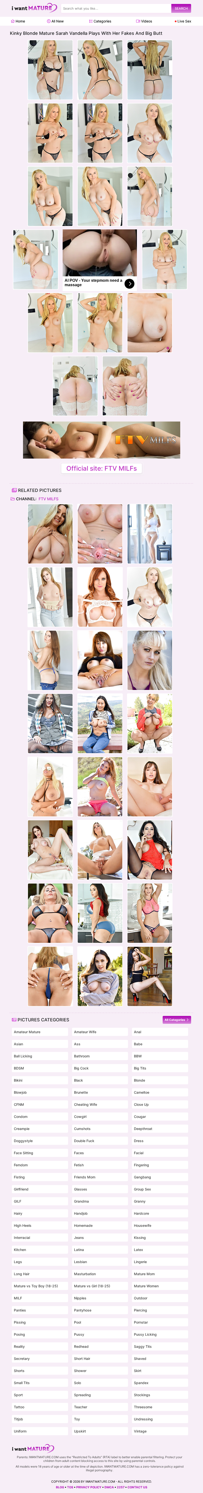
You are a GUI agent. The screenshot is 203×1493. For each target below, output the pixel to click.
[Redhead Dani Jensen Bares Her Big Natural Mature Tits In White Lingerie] (100, 597)
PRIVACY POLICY (89, 1487)
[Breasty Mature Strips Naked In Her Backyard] (50, 913)
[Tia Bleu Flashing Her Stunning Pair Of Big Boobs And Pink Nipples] (149, 976)
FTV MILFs (48, 498)
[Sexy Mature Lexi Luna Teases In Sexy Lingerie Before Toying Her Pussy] (149, 786)
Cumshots (82, 1129)
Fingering (141, 1165)
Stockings (142, 1395)
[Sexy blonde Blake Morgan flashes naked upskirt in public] (100, 850)
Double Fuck (84, 1141)
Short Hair (82, 1358)
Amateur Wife (85, 1032)
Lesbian (80, 1262)
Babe (138, 1044)
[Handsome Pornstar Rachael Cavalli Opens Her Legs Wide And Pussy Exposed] (100, 534)
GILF (17, 1201)
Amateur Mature (27, 1032)
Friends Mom (84, 1177)
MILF (18, 1298)
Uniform (20, 1431)
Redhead (81, 1346)
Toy (77, 1419)
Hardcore (141, 1213)
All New (57, 21)
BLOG (60, 1487)
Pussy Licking (145, 1334)
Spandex (141, 1383)
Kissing (140, 1237)
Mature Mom (144, 1274)
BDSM (19, 1068)
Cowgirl (80, 1116)
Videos (146, 21)
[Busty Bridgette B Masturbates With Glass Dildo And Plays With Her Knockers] (50, 786)
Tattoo (19, 1407)
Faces (79, 1153)
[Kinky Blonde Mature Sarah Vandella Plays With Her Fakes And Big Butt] (149, 597)
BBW (138, 1056)
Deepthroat (143, 1129)
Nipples (80, 1298)
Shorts (19, 1371)
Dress (139, 1141)
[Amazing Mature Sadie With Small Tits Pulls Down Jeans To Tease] (50, 660)
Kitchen (20, 1250)
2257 (121, 1487)
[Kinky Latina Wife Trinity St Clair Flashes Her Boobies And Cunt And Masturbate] (149, 850)
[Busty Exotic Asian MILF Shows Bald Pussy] (100, 660)
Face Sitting (23, 1153)
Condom (20, 1116)
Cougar (140, 1116)
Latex (138, 1250)
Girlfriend (21, 1189)
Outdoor (140, 1298)
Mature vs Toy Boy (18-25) (36, 1286)
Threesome (143, 1407)
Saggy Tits (143, 1346)
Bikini (18, 1080)
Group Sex (142, 1189)
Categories (102, 21)
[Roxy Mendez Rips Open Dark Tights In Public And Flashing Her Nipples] (50, 723)
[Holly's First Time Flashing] (149, 660)
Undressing (143, 1419)
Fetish (79, 1165)
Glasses (80, 1189)
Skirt (137, 1371)
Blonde (139, 1080)
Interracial (22, 1237)
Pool (77, 1322)
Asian (18, 1044)
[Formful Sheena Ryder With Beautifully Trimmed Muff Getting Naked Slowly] (100, 913)
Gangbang (142, 1177)
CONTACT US (137, 1487)
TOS (70, 1487)
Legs (18, 1262)
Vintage (140, 1431)
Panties (20, 1310)
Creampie (21, 1129)
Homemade (83, 1225)
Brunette (81, 1092)
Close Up (141, 1104)
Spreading (82, 1395)
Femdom (21, 1165)
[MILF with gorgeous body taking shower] (50, 534)
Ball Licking (23, 1056)
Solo (77, 1383)
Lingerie (140, 1262)
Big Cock (81, 1068)
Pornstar (141, 1322)
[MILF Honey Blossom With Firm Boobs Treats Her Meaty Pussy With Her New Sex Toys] (50, 976)
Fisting (19, 1177)
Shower (80, 1371)
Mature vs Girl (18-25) (92, 1286)
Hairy (18, 1213)
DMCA (109, 1487)
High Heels (22, 1225)
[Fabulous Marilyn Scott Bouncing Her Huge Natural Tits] (149, 534)
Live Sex (184, 21)
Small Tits (22, 1383)
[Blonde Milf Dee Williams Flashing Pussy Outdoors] (149, 723)
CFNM (19, 1104)
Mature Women (146, 1286)
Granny (140, 1201)
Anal (137, 1032)
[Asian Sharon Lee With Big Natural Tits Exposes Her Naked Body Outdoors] (100, 723)
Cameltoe (141, 1092)
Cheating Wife (85, 1104)
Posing (19, 1334)
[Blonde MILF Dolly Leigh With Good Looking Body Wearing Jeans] (50, 597)
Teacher (80, 1407)
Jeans (79, 1237)
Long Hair (21, 1274)
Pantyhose (82, 1310)
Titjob (18, 1419)
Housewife (142, 1225)
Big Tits (140, 1068)
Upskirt (80, 1431)
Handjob (81, 1213)
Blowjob (20, 1092)
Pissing (20, 1322)
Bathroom (82, 1056)
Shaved (140, 1358)
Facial (138, 1153)
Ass (77, 1044)
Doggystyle (23, 1141)
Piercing (140, 1310)
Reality (19, 1346)
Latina (79, 1250)
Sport (18, 1395)
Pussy (79, 1334)
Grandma (81, 1201)
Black (78, 1080)
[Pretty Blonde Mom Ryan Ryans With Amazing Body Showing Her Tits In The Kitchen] (149, 913)
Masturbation (85, 1274)
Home (20, 21)
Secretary (22, 1358)
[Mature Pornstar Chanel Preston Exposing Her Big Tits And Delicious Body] (100, 976)
